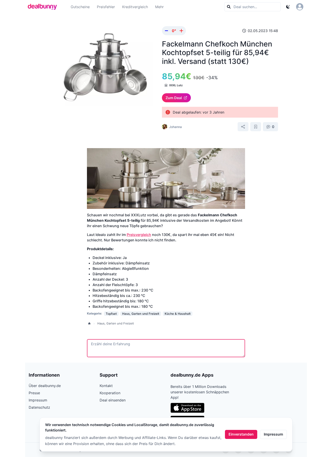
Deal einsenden (113, 400)
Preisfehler (106, 7)
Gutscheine (80, 7)
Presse (34, 393)
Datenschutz (39, 407)
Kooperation (110, 393)
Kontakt (106, 385)
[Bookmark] (255, 126)
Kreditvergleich (135, 7)
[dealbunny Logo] (44, 6)
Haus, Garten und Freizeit (115, 323)
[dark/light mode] (287, 6)
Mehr (159, 7)
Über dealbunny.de (45, 385)
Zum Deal (174, 98)
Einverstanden (241, 434)
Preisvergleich (139, 234)
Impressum (273, 434)
